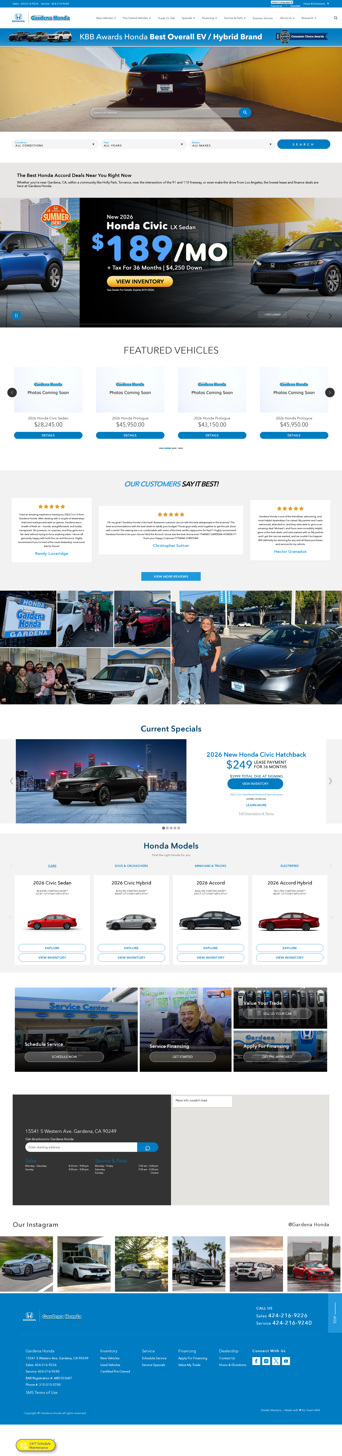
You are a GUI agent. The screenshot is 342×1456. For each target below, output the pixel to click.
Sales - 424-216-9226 (25, 3)
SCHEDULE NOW (64, 1057)
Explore (52, 948)
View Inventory (52, 957)
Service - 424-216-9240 (55, 3)
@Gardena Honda (308, 1224)
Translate (295, 5)
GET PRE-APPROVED (277, 1057)
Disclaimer (273, 314)
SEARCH (304, 144)
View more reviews (171, 576)
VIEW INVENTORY (255, 784)
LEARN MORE (256, 805)
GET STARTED (183, 1057)
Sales (282, 1315)
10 (329, 258)
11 (329, 261)
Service (284, 1323)
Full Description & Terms (256, 813)
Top (335, 1318)
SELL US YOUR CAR (277, 1014)
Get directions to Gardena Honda (49, 1139)
